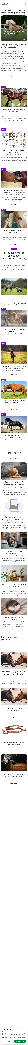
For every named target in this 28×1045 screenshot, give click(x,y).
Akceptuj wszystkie (20, 1041)
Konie (5, 28)
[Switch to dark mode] (22, 3)
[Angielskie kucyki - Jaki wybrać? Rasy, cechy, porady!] (14, 28)
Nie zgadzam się (8, 1041)
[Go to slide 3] (24, 39)
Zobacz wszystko (14, 81)
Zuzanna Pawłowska (9, 194)
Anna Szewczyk (9, 154)
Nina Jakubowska (7, 36)
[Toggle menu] (25, 3)
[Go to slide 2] (23, 39)
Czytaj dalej (14, 274)
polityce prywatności (6, 1038)
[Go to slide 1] (22, 39)
